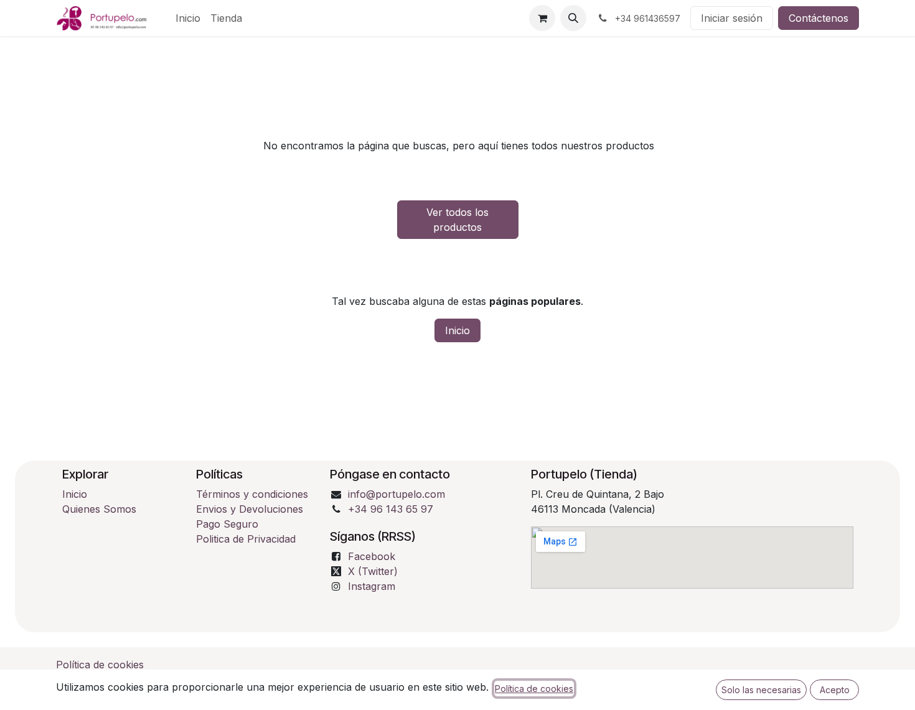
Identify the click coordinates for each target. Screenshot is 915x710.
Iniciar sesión (731, 18)
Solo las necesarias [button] (761, 689)
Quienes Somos (99, 509)
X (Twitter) (373, 571)
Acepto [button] (835, 689)
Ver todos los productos (457, 219)
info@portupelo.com (396, 494)
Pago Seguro (227, 524)
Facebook (371, 556)
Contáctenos (818, 18)
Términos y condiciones (253, 494)
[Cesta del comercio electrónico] (542, 18)
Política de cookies (100, 664)
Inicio (457, 330)
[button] (573, 18)
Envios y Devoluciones (249, 509)
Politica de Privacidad (246, 539)
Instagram (371, 586)
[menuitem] (188, 18)
